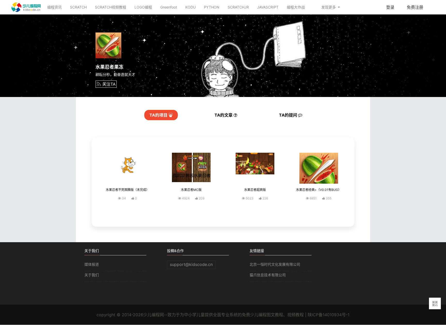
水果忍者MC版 (191, 190)
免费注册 (415, 7)
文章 (224, 115)
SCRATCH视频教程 (110, 7)
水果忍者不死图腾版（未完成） (127, 190)
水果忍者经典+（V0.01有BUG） (318, 190)
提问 (288, 115)
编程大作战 (296, 7)
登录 (390, 7)
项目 (159, 115)
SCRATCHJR (238, 7)
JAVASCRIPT (267, 7)
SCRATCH (78, 7)
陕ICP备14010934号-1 (328, 314)
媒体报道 (91, 264)
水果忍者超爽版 (255, 190)
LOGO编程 (143, 7)
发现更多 (329, 7)
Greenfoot (168, 7)
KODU (190, 7)
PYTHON (211, 7)
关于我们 (91, 275)
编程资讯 (54, 7)
